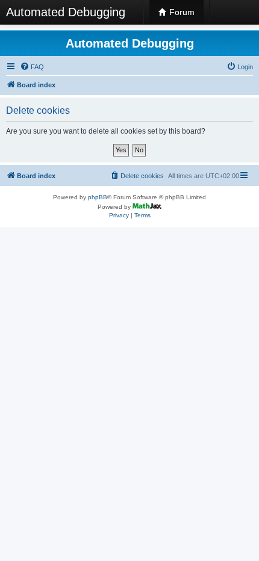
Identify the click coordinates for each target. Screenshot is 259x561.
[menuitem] (32, 67)
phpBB (97, 197)
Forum (181, 12)
